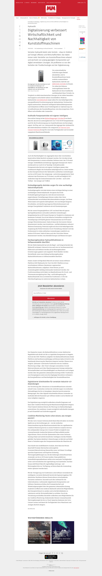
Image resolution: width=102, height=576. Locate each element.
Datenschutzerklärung (38, 309)
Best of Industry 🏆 (34, 18)
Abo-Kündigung (36, 560)
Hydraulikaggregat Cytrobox (54, 118)
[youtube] (57, 553)
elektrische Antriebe (59, 84)
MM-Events (44, 18)
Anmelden (80, 2)
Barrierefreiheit (63, 560)
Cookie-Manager (19, 560)
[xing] (20, 33)
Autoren (51, 561)
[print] (20, 42)
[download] (20, 45)
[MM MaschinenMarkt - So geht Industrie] (17, 17)
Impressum (68, 560)
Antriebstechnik (42, 100)
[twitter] (20, 29)
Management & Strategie (68, 18)
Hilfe (32, 560)
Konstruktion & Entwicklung (33, 21)
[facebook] (20, 26)
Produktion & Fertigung (54, 18)
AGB (29, 560)
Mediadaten (51, 560)
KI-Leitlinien (73, 560)
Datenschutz (56, 560)
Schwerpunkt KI (24, 18)
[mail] (20, 39)
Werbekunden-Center (44, 560)
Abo (77, 560)
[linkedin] (20, 36)
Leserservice (25, 560)
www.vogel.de (76, 567)
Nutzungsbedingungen (38, 307)
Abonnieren (51, 298)
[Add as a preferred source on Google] (51, 557)
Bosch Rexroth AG (82, 32)
